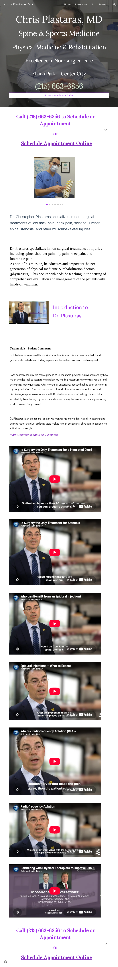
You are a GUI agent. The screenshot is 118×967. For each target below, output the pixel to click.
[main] (59, 51)
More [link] (102, 4)
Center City (73, 73)
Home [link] (67, 4)
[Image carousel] (54, 181)
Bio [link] (93, 4)
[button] (114, 4)
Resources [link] (81, 4)
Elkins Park (44, 73)
